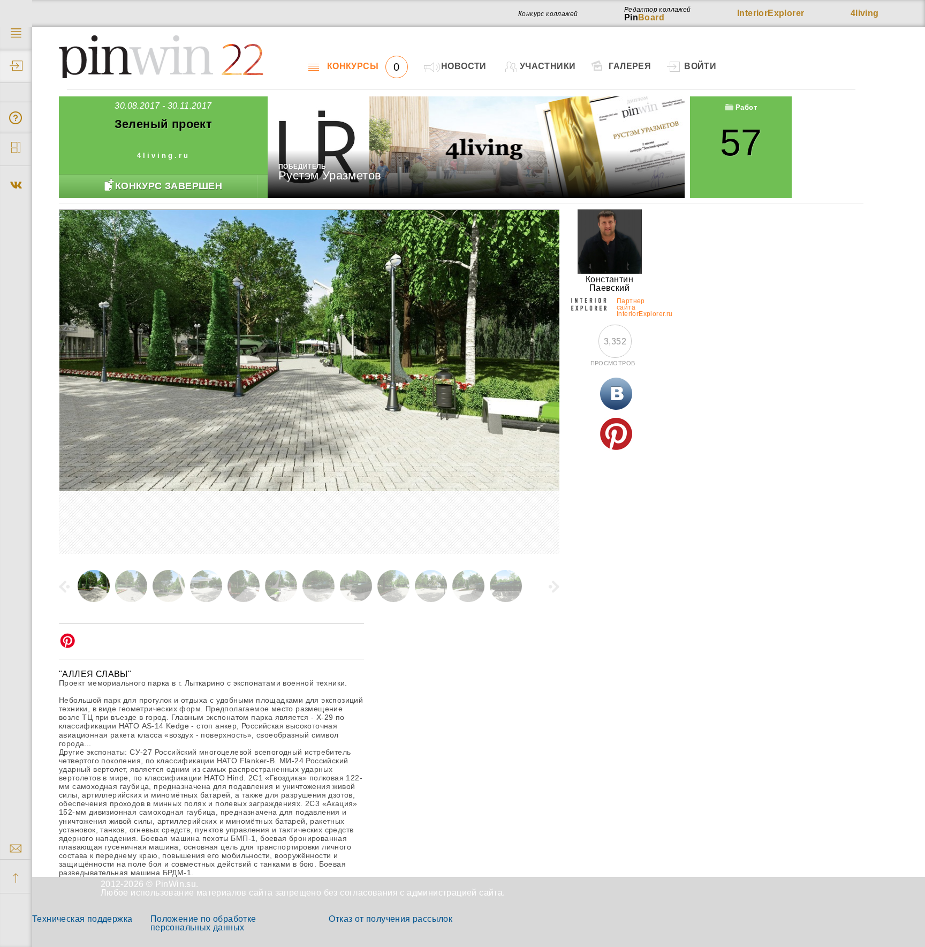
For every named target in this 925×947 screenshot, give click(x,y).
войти (700, 66)
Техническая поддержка (82, 918)
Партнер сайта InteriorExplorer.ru (632, 306)
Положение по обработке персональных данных (203, 923)
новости (464, 66)
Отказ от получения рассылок (390, 918)
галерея (630, 66)
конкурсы (363, 66)
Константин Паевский (609, 283)
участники (548, 66)
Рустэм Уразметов (329, 175)
